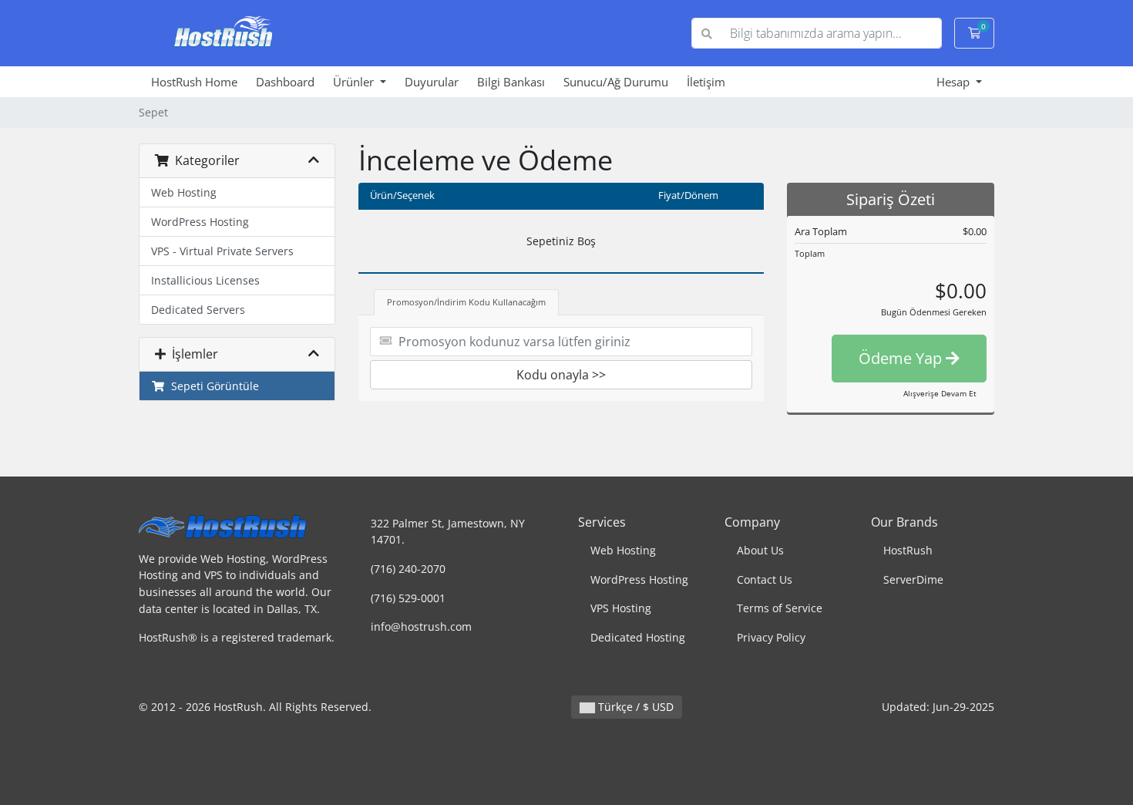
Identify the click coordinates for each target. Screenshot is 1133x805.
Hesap (954, 81)
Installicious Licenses (205, 280)
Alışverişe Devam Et (940, 393)
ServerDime (913, 579)
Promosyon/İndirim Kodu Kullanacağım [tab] (466, 302)
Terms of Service (779, 608)
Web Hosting (184, 192)
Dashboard (285, 81)
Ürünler (355, 81)
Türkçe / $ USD (634, 706)
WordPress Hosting (200, 221)
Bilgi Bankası (511, 81)
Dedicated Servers (198, 309)
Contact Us (764, 579)
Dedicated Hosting (637, 637)
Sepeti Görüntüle (212, 386)
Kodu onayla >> (561, 374)
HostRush (908, 550)
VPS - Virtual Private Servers (222, 251)
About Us (760, 550)
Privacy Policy (771, 637)
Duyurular (432, 81)
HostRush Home (194, 81)
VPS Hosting (620, 608)
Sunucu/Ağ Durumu (615, 81)
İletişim (706, 81)
